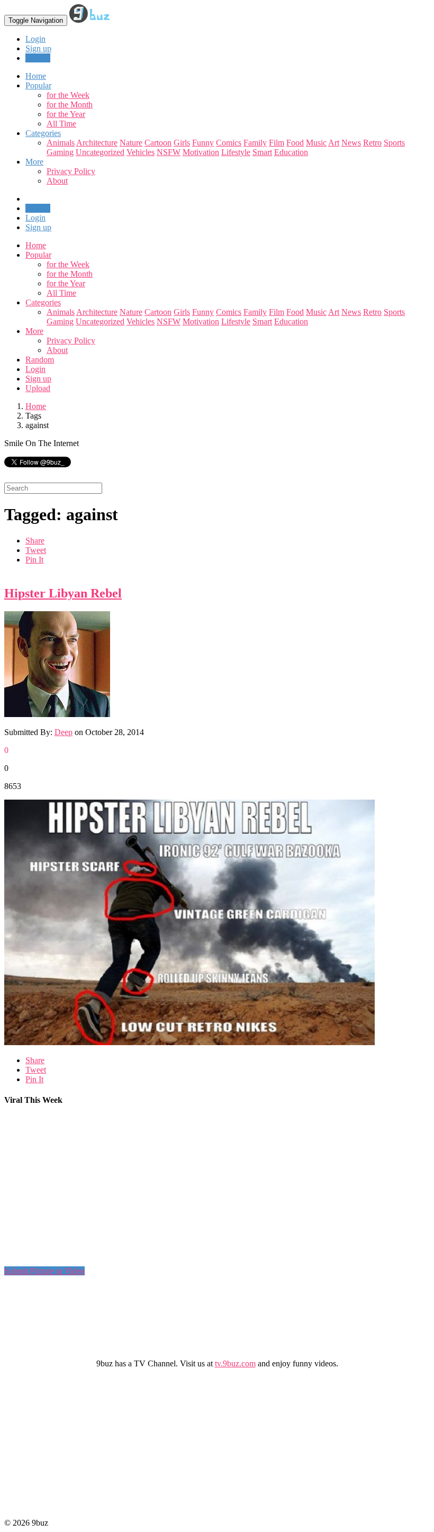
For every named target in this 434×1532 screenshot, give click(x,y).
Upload (37, 57)
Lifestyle (235, 152)
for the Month (70, 104)
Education (291, 152)
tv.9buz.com (235, 1363)
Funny (203, 142)
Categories (43, 302)
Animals (61, 142)
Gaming (60, 152)
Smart (262, 152)
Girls (182, 142)
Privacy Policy (71, 171)
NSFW (168, 152)
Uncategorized (100, 152)
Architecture (96, 142)
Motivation (201, 152)
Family (255, 142)
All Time (61, 123)
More (34, 161)
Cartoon (157, 142)
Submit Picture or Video (44, 1270)
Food (295, 142)
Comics (228, 142)
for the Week (68, 94)
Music (316, 142)
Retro (372, 142)
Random (39, 359)
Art (333, 142)
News (351, 142)
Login (35, 38)
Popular (38, 254)
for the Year (66, 114)
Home (35, 245)
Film (276, 142)
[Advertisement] (197, 1190)
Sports (394, 142)
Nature (131, 142)
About (57, 180)
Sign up (38, 48)
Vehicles (140, 152)
